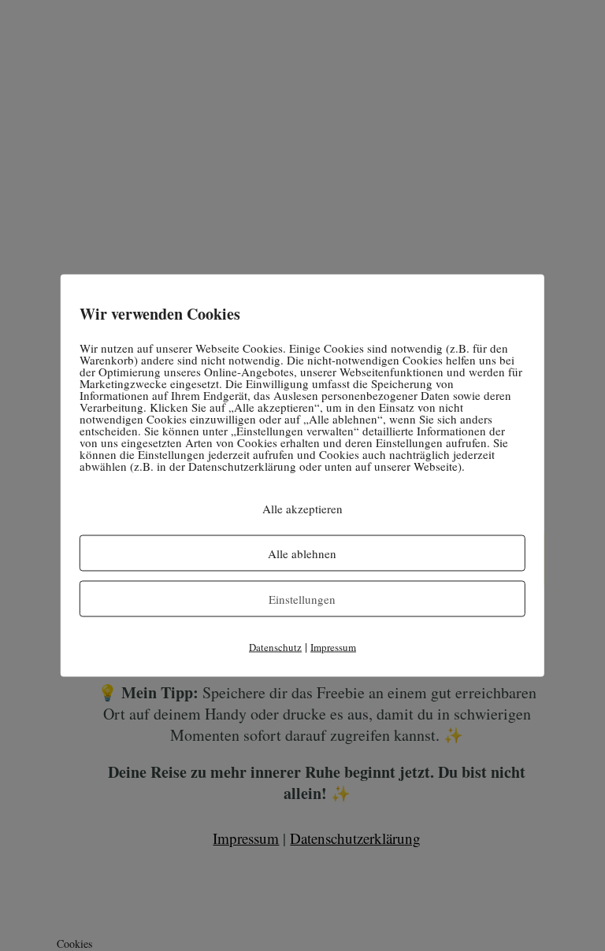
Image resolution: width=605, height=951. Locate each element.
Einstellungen (302, 599)
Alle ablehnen (302, 553)
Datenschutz (275, 647)
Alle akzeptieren (302, 508)
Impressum (333, 647)
